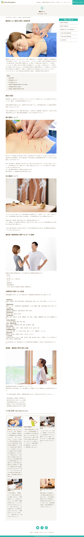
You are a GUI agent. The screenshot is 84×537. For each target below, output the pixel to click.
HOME (31, 532)
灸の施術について (13, 82)
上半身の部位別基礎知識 (65, 33)
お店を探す (36, 532)
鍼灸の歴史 (11, 77)
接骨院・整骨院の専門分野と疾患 (16, 88)
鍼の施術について (13, 80)
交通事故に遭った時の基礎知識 (67, 29)
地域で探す (39, 2)
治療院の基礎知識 (64, 26)
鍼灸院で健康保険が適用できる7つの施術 (18, 84)
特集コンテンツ (60, 2)
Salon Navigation (9, 17)
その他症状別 (63, 39)
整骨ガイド (53, 2)
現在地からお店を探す (79, 2)
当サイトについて (67, 2)
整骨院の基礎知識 (64, 22)
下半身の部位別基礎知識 (65, 36)
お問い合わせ (51, 532)
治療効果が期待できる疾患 (15, 86)
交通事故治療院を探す (46, 2)
